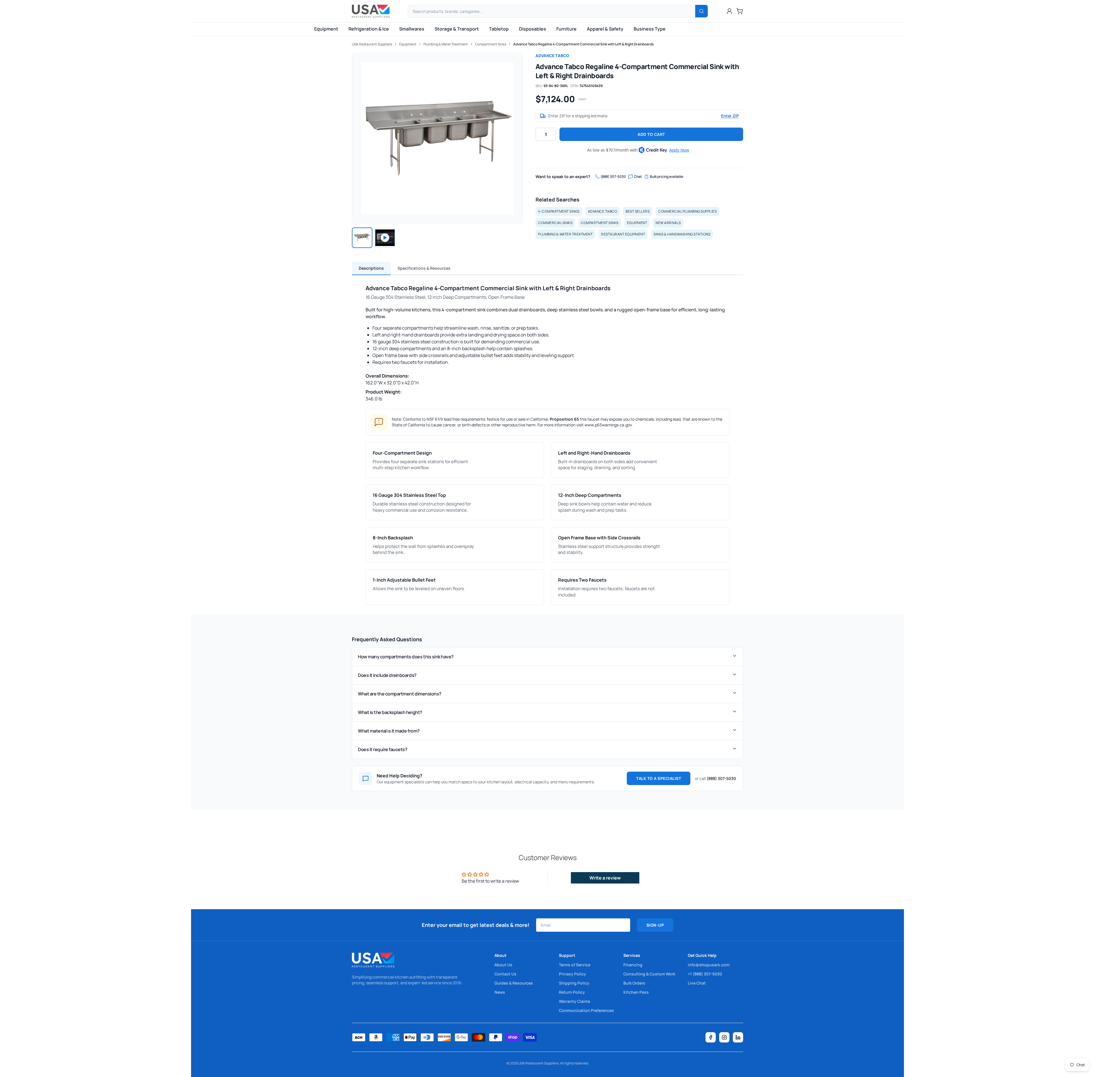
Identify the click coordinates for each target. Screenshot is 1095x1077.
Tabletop (499, 29)
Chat (638, 176)
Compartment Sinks (490, 44)
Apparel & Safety (605, 29)
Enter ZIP (730, 115)
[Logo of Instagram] (724, 1037)
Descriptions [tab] (371, 268)
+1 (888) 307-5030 (705, 974)
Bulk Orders (634, 983)
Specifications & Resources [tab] (424, 268)
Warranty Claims (574, 1001)
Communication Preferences (586, 1010)
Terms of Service (574, 964)
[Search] (701, 11)
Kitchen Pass (636, 992)
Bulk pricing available (666, 176)
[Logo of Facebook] (710, 1037)
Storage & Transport (457, 29)
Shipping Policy (574, 983)
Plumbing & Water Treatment (445, 44)
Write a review (605, 878)
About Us (503, 964)
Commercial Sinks (555, 222)
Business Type (650, 29)
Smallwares (411, 29)
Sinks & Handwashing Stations (682, 234)
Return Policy (572, 992)
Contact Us (505, 974)
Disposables (532, 29)
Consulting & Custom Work (649, 974)
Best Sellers (638, 211)
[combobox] (558, 11)
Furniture (566, 29)
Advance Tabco (552, 55)
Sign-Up (655, 925)
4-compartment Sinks (558, 211)
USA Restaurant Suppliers (372, 44)
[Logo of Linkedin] (738, 1037)
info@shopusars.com (708, 964)
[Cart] (739, 11)
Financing (632, 964)
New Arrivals (668, 222)
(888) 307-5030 (613, 176)
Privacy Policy (572, 974)
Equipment (326, 29)
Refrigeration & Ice (368, 29)
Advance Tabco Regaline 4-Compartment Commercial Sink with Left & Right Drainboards (583, 44)
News (499, 992)
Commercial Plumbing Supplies (687, 211)
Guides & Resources (513, 983)
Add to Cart (651, 134)
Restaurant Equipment (623, 234)
